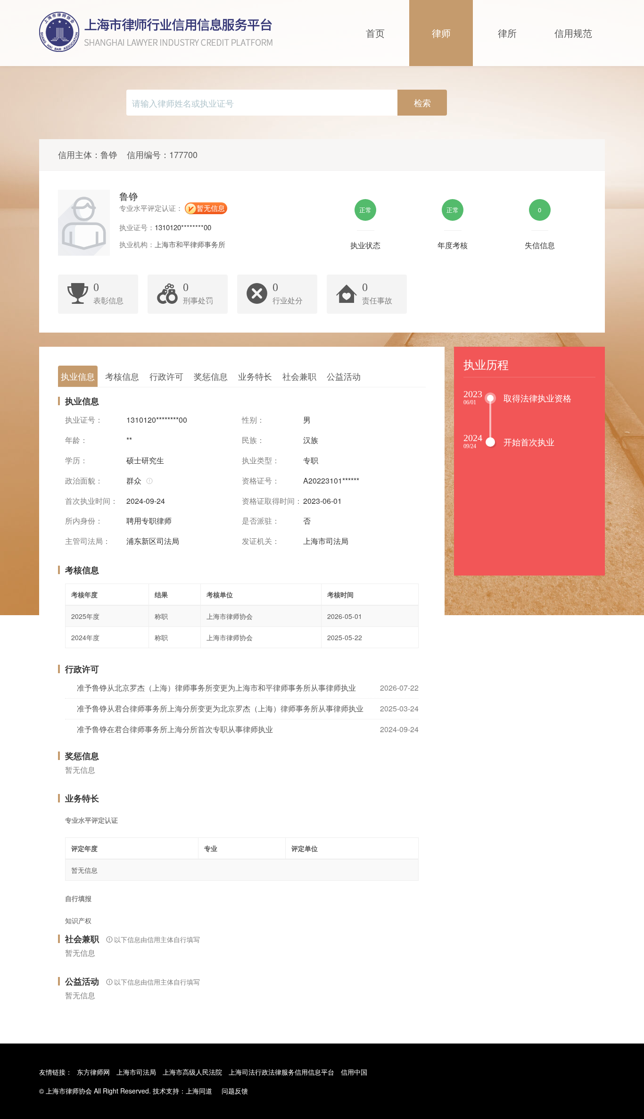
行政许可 (166, 376)
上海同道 (199, 1090)
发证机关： (261, 541)
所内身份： (84, 521)
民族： (253, 440)
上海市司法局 (136, 1072)
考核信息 (122, 376)
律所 (507, 33)
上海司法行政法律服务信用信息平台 (281, 1072)
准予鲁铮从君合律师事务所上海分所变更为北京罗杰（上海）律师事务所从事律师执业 (220, 708)
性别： (253, 420)
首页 (375, 33)
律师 (441, 33)
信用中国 (354, 1072)
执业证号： (84, 420)
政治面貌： (84, 481)
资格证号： (261, 481)
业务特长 (255, 376)
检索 (422, 102)
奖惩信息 (211, 376)
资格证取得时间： (272, 501)
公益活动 (344, 376)
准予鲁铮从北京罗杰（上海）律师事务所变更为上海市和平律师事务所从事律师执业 (216, 687)
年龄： (76, 440)
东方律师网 (93, 1072)
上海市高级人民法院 (192, 1072)
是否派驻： (261, 521)
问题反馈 (235, 1090)
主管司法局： (87, 541)
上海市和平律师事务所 (190, 244)
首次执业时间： (91, 501)
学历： (76, 460)
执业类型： (261, 460)
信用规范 (573, 33)
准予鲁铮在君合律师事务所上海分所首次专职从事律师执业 (175, 729)
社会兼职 (299, 376)
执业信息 (78, 376)
